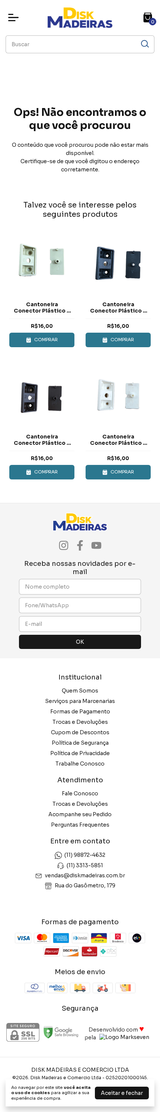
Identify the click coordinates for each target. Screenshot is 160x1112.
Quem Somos (80, 690)
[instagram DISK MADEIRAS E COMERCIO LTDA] (63, 545)
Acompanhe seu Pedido (80, 814)
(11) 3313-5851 (85, 865)
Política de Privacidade (80, 753)
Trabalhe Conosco (80, 763)
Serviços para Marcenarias (80, 701)
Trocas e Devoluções (80, 722)
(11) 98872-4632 (84, 855)
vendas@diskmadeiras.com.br (85, 875)
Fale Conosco (80, 793)
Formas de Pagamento (80, 711)
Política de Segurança (80, 742)
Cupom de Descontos (80, 732)
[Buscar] (144, 44)
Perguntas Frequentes (80, 824)
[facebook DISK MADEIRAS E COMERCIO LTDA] (80, 545)
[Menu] (15, 17)
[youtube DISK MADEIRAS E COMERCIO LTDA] (96, 545)
